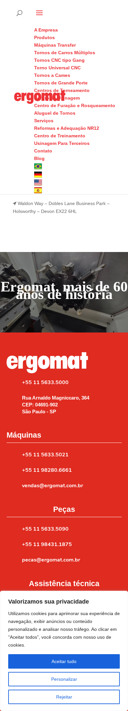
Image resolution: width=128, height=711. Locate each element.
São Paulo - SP (39, 411)
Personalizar (64, 679)
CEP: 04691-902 (40, 404)
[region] (64, 651)
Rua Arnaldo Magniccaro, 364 (55, 398)
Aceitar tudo (64, 661)
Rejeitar (64, 697)
